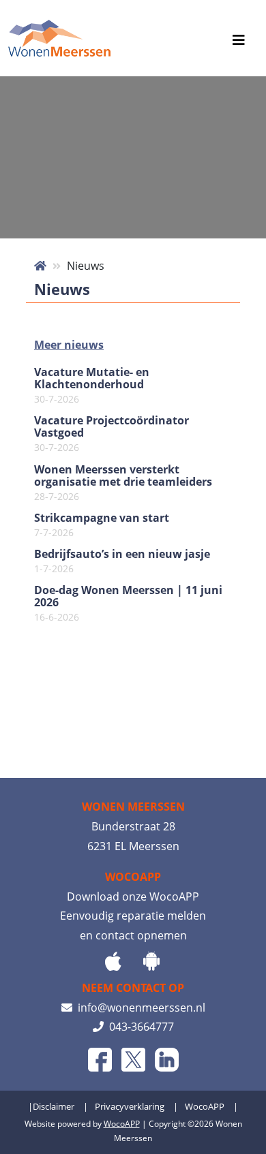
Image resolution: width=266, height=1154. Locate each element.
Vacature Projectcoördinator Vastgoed (111, 434)
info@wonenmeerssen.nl (138, 1007)
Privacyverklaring (129, 1106)
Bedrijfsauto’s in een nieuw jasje (122, 561)
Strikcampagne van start (101, 525)
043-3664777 (139, 1026)
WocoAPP (204, 1106)
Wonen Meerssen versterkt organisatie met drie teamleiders (123, 483)
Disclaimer (53, 1106)
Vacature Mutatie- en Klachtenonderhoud (91, 385)
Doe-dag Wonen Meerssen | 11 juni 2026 (128, 603)
